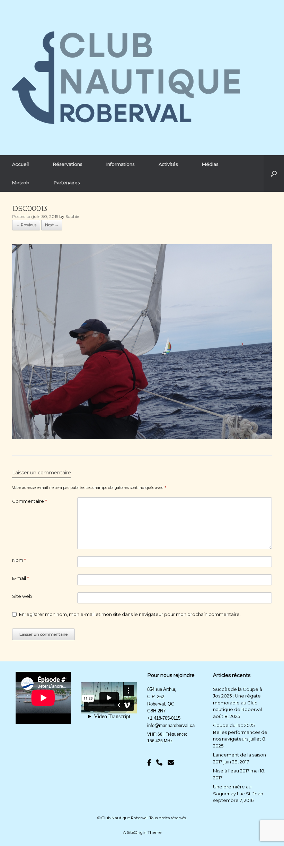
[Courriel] (171, 763)
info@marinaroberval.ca (171, 725)
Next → (52, 224)
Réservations (67, 164)
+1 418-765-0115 (163, 718)
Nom (19, 560)
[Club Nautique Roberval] (126, 77)
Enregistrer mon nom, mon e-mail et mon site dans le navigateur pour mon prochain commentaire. (130, 614)
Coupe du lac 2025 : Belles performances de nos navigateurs (240, 732)
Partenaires (67, 182)
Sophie (72, 216)
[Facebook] (149, 763)
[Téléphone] (159, 763)
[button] (274, 173)
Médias (210, 164)
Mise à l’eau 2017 (231, 770)
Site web (22, 596)
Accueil (20, 164)
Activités (168, 164)
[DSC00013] (142, 437)
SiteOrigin (137, 832)
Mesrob (20, 182)
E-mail (20, 578)
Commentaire (29, 501)
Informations (120, 164)
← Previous (26, 224)
